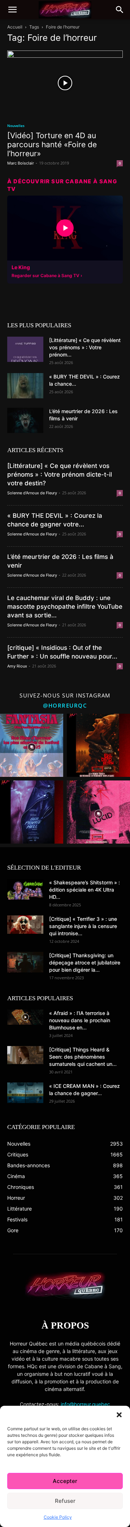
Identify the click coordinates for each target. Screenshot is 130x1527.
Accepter (65, 1481)
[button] (119, 1414)
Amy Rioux (17, 666)
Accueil (14, 27)
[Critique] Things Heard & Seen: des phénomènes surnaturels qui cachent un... (83, 1056)
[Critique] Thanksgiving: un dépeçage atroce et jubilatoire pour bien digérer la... (84, 962)
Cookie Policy (58, 1517)
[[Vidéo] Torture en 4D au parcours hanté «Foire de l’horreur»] (65, 83)
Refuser (65, 1500)
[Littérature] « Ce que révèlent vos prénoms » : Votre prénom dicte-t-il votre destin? (59, 474)
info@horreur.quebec (85, 1404)
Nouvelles (16, 125)
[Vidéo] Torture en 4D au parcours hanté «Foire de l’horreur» (52, 144)
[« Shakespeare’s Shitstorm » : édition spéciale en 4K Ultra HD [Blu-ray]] (25, 889)
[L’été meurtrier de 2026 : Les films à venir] (25, 420)
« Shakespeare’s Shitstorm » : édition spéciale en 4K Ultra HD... (84, 889)
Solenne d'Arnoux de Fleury (32, 492)
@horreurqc (65, 705)
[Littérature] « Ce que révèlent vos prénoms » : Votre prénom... (85, 347)
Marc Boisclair (20, 163)
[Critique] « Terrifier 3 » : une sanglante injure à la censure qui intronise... (83, 926)
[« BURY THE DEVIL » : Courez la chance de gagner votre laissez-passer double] (25, 385)
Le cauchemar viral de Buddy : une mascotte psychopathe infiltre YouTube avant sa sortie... (64, 606)
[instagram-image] (31, 745)
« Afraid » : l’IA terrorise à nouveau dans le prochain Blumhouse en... (79, 1020)
